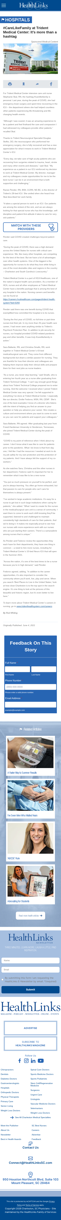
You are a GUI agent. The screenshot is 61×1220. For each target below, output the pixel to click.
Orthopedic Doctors (10, 1092)
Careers (35, 1130)
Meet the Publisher (9, 1125)
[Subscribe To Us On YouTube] (41, 1061)
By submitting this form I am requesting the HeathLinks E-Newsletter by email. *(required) (31, 979)
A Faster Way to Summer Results (22, 772)
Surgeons (35, 1090)
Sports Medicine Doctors (41, 1074)
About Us (5, 1130)
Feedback (36, 1139)
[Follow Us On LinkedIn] (33, 1061)
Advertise (30, 1028)
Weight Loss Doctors (10, 1110)
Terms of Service (32, 1205)
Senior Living (7, 1106)
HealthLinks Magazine (30, 1043)
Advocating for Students (18, 901)
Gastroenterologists (10, 1083)
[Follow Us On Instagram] (26, 1061)
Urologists (35, 1099)
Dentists (4, 1074)
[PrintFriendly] (10, 84)
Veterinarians (36, 1108)
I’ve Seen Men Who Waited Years (22, 815)
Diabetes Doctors (9, 1079)
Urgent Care (36, 1095)
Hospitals (17, 19)
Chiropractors (7, 1069)
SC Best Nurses (39, 1125)
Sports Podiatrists (38, 1079)
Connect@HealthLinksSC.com (30, 1163)
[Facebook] (51, 84)
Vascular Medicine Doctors (42, 1104)
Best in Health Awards (11, 1139)
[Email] (37, 84)
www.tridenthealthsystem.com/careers (34, 606)
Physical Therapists (10, 1097)
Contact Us (31, 1147)
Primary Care (7, 1101)
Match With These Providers (26, 227)
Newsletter (6, 1134)
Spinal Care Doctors (39, 1069)
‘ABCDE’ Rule (14, 858)
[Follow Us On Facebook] (19, 1061)
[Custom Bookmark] (23, 84)
